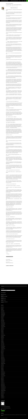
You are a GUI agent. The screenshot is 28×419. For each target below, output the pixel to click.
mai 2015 (2, 380)
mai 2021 (2, 309)
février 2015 (2, 384)
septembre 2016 (3, 363)
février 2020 (2, 320)
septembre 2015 (3, 375)
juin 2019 (2, 330)
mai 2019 (2, 331)
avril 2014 (2, 396)
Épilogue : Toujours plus (3, 294)
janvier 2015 (2, 385)
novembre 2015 (2, 373)
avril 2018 (2, 341)
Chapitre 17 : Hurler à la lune (9, 260)
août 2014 (2, 391)
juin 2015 (2, 379)
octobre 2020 (2, 315)
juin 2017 (2, 352)
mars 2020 (2, 319)
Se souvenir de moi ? (3, 409)
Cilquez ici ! (2, 415)
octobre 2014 (2, 389)
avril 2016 (2, 369)
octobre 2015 (2, 374)
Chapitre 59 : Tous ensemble (4, 296)
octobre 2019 (2, 325)
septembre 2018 (3, 335)
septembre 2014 (3, 390)
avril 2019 (2, 332)
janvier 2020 (2, 321)
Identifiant (2, 406)
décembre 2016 (2, 359)
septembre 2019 (3, 326)
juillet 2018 (2, 337)
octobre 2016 (2, 362)
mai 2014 (2, 395)
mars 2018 (2, 342)
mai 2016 (2, 368)
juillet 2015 (2, 378)
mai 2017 (2, 353)
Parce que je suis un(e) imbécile (9, 3)
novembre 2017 (2, 346)
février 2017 (2, 357)
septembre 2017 (3, 348)
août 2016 (2, 364)
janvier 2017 (2, 358)
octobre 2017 (2, 347)
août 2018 (2, 336)
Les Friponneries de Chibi (4, 0)
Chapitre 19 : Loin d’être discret (9, 262)
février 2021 (2, 310)
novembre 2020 (2, 314)
